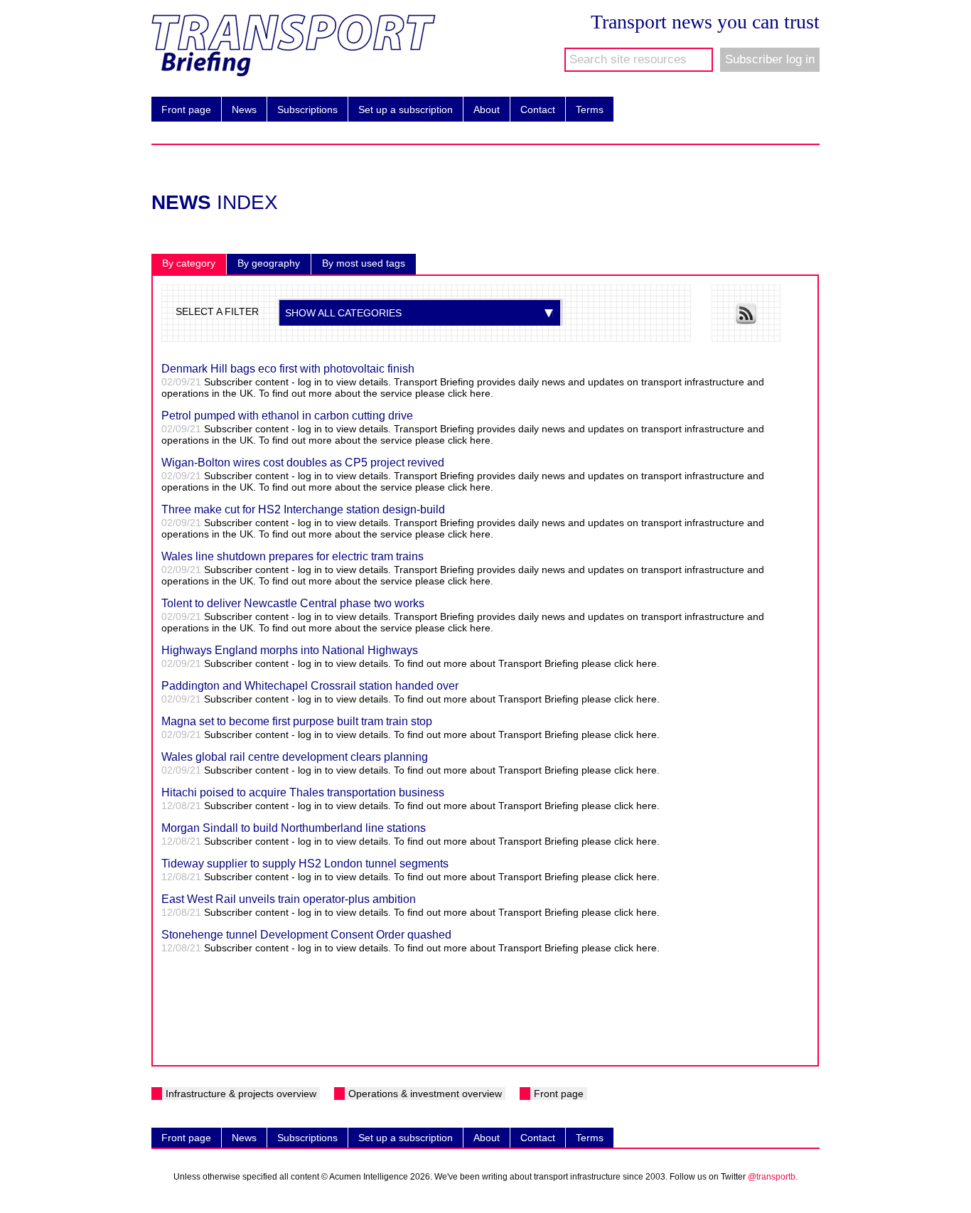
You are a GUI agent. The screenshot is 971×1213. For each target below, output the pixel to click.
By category (188, 263)
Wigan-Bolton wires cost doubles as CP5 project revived (302, 462)
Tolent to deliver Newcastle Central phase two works (292, 603)
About (481, 110)
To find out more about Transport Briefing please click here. (527, 663)
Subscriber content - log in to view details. (297, 663)
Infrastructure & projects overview (241, 1093)
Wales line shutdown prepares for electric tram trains (292, 556)
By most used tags (363, 263)
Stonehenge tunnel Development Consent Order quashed (306, 935)
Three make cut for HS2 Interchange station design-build (303, 509)
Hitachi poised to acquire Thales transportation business (302, 792)
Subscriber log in (770, 59)
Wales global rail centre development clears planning (294, 757)
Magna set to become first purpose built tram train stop (296, 721)
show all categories (343, 313)
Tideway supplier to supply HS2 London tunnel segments (305, 863)
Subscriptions (302, 110)
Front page (181, 110)
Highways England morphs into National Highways (289, 650)
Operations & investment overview (425, 1093)
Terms (584, 110)
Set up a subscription (400, 110)
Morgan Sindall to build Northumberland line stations (293, 828)
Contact (532, 110)
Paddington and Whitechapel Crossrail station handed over (309, 686)
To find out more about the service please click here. (376, 393)
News (239, 110)
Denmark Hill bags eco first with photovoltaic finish (287, 369)
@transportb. (773, 1177)
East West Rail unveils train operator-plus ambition (288, 899)
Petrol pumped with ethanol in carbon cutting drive (287, 416)
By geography (268, 263)
